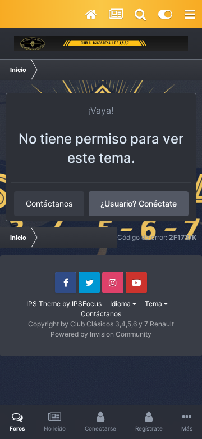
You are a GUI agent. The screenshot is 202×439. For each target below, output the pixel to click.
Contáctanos (49, 203)
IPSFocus (87, 303)
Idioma (121, 303)
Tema (154, 303)
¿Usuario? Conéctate (138, 203)
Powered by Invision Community (101, 334)
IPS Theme (43, 303)
